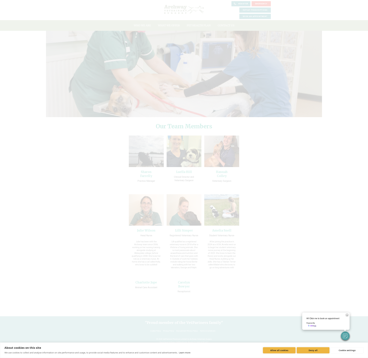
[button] (345, 336)
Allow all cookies (279, 350)
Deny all (313, 350)
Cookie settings (347, 350)
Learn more (184, 352)
